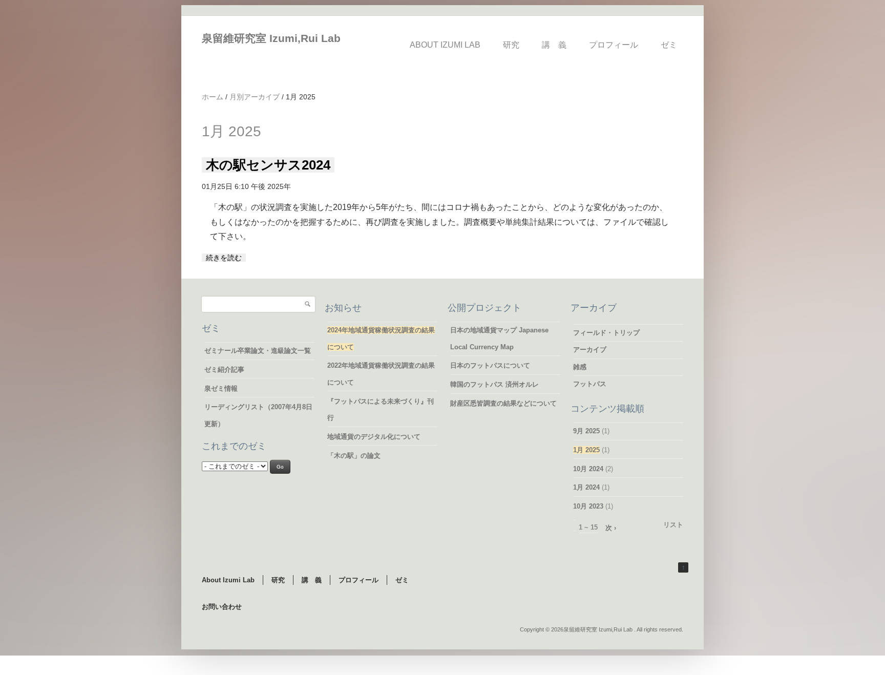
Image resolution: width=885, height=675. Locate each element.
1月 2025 (586, 450)
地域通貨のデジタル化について (373, 436)
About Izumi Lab (445, 44)
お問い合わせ (222, 606)
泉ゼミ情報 (221, 388)
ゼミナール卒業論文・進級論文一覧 (257, 350)
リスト (673, 525)
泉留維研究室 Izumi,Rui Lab (271, 38)
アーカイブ (589, 349)
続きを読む (224, 258)
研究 (511, 44)
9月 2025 (586, 431)
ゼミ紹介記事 (224, 369)
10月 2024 (588, 469)
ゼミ (669, 44)
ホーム (212, 97)
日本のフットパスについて (490, 365)
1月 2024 (586, 487)
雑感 (579, 367)
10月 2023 (588, 506)
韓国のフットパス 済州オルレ (494, 384)
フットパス (589, 384)
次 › (610, 528)
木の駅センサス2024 (268, 165)
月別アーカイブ (254, 97)
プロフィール (613, 44)
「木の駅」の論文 (354, 455)
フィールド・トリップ (606, 332)
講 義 (554, 44)
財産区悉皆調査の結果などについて (503, 403)
